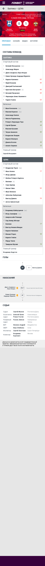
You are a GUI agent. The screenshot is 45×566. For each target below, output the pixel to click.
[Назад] (3, 8)
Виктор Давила (37, 268)
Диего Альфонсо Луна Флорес (10, 288)
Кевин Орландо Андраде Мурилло (9, 295)
